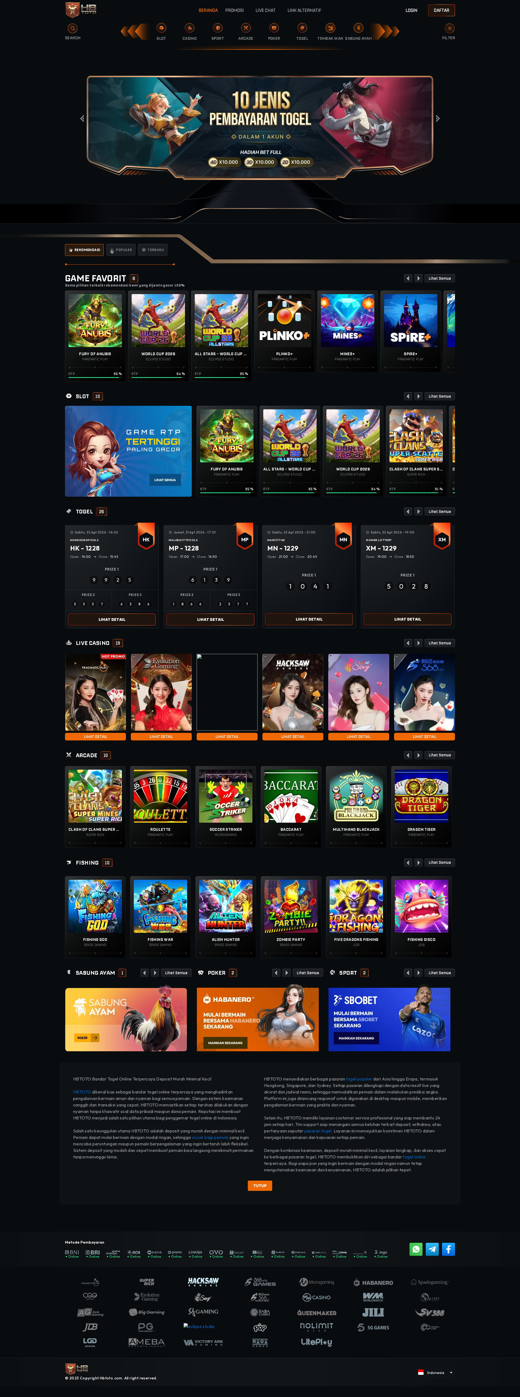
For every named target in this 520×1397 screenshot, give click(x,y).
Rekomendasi (87, 250)
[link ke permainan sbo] (389, 1017)
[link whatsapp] (416, 1249)
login (411, 10)
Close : (108, 557)
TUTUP (260, 1185)
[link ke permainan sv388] (126, 1018)
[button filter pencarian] (449, 28)
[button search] (68, 30)
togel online (414, 1156)
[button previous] (408, 278)
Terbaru (156, 250)
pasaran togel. (318, 1131)
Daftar (441, 10)
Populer (124, 250)
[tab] (84, 250)
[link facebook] (448, 1249)
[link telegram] (432, 1249)
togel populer (359, 1079)
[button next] (418, 278)
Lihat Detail (112, 619)
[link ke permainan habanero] (258, 1017)
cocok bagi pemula (210, 1137)
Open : (80, 557)
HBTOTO (82, 1092)
